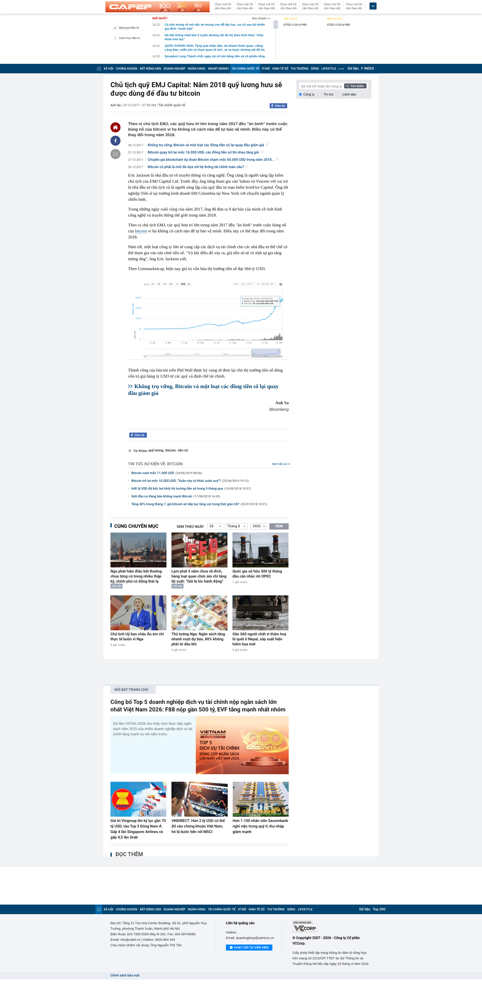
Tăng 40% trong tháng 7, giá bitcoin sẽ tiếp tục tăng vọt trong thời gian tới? (199, 504)
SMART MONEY (218, 68)
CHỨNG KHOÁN (126, 68)
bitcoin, (170, 450)
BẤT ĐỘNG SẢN (150, 68)
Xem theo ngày (190, 527)
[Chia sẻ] (115, 141)
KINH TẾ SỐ (280, 68)
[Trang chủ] (99, 68)
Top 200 (379, 909)
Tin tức (329, 94)
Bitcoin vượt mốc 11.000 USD (166, 473)
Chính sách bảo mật (124, 975)
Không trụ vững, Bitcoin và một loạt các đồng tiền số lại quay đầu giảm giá (206, 145)
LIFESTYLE (329, 68)
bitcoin (141, 231)
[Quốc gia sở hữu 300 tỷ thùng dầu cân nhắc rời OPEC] (260, 550)
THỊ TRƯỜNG (299, 68)
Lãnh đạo (349, 94)
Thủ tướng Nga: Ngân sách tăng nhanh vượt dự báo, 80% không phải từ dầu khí (198, 639)
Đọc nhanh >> (261, 18)
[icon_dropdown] (373, 6)
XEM (279, 526)
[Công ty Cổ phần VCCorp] (332, 926)
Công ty (309, 94)
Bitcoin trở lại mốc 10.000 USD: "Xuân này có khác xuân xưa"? (190, 481)
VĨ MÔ (266, 68)
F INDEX (367, 69)
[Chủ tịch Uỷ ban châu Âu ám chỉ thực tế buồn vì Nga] (138, 612)
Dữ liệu (353, 69)
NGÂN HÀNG (197, 68)
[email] (115, 154)
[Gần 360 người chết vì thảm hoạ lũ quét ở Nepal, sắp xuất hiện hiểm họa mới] (260, 612)
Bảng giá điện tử (129, 27)
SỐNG (315, 68)
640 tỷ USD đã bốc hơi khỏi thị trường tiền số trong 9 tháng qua (191, 489)
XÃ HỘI (108, 68)
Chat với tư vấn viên (251, 947)
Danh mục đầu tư (129, 38)
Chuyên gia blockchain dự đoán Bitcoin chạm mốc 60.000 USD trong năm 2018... (211, 160)
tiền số (183, 450)
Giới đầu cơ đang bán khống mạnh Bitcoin (175, 496)
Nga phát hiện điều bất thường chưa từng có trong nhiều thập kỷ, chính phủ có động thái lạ (136, 576)
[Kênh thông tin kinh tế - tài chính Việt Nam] (157, 6)
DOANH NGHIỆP (175, 68)
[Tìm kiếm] (355, 85)
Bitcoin (175, 463)
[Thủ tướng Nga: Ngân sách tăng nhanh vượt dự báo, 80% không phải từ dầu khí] (199, 612)
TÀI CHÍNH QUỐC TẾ (245, 68)
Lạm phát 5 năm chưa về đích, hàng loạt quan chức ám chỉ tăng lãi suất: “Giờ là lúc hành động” (198, 576)
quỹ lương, (156, 450)
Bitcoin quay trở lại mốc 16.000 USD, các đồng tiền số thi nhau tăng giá (203, 152)
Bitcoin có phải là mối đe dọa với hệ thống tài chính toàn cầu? (196, 167)
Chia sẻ (280, 106)
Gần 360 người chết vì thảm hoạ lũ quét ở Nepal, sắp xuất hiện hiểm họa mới (259, 639)
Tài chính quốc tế (171, 105)
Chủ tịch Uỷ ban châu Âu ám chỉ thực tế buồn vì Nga (137, 636)
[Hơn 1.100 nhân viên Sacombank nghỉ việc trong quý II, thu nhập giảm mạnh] (261, 799)
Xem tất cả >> (281, 464)
